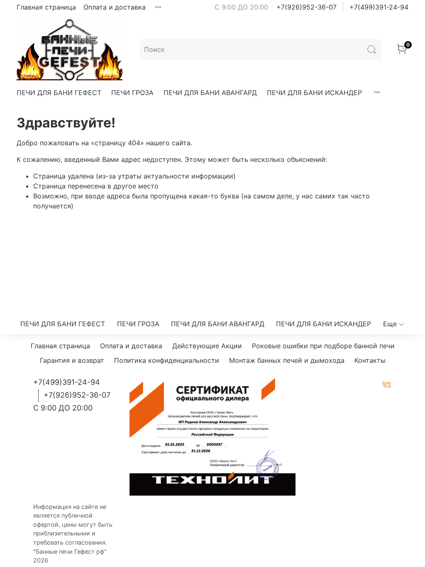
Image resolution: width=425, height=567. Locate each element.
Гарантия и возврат (72, 360)
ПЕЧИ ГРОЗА (132, 92)
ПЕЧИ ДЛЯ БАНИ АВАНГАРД (210, 92)
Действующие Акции (207, 346)
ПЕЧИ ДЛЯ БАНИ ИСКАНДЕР (314, 92)
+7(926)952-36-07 (306, 7)
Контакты (370, 360)
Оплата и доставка (114, 7)
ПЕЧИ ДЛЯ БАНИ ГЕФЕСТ (59, 92)
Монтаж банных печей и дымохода (286, 360)
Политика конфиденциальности (166, 360)
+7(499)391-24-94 (378, 7)
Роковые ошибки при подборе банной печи (323, 346)
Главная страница (46, 7)
